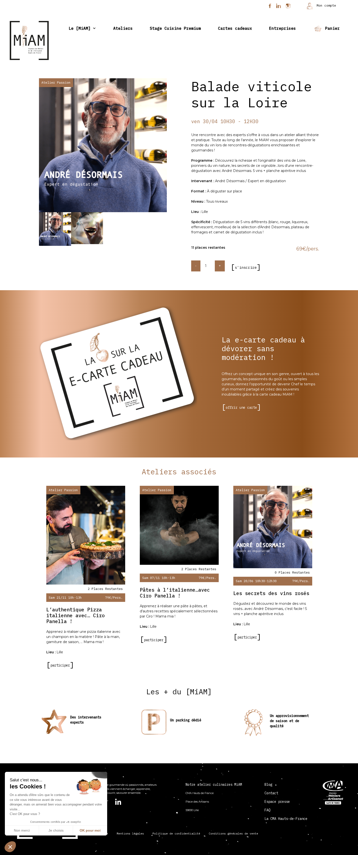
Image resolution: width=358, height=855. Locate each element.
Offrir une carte (241, 407)
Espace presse (277, 801)
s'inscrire (246, 267)
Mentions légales (130, 833)
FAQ (267, 810)
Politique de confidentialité (176, 833)
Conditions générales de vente (233, 833)
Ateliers (123, 28)
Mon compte (325, 5)
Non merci (22, 830)
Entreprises (282, 28)
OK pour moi (90, 830)
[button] (10, 847)
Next (170, 146)
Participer (60, 665)
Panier (331, 28)
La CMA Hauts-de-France (285, 818)
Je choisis (56, 830)
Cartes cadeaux (235, 28)
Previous (35, 146)
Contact (271, 793)
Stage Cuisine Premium (175, 28)
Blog (268, 784)
